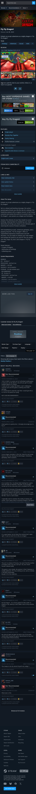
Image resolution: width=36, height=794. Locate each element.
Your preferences (17, 324)
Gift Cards (6, 745)
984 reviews (17, 552)
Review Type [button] (5, 344)
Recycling (21, 742)
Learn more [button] (29, 168)
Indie (27, 43)
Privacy (6, 753)
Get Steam (21, 753)
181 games (8, 472)
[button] (4, 8)
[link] (19, 110)
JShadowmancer (10, 654)
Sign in (3, 83)
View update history (7, 182)
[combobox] (19, 2)
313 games (8, 624)
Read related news (6, 186)
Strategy (4, 43)
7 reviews (8, 413)
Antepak (8, 412)
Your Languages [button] (10, 356)
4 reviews (15, 624)
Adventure (13, 43)
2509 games (9, 592)
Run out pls (9, 470)
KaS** (7, 522)
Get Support (21, 759)
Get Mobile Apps (9, 788)
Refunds (6, 765)
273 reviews (16, 370)
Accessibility (7, 756)
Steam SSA (7, 736)
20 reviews (8, 656)
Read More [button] (30, 505)
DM (6, 550)
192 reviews (16, 524)
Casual (21, 43)
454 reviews (16, 472)
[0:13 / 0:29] (18, 62)
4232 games (9, 552)
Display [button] (23, 348)
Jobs (19, 736)
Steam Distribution (9, 742)
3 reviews (8, 682)
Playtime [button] (14, 348)
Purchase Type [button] (17, 344)
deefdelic (8, 369)
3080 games (9, 370)
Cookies (6, 762)
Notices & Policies (9, 759)
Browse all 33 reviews (18, 711)
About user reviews (6, 324)
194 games (8, 444)
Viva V (7, 590)
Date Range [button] (5, 348)
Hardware (21, 739)
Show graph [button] (29, 350)
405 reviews (16, 444)
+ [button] (32, 43)
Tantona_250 (9, 680)
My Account (21, 762)
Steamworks (7, 739)
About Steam (7, 733)
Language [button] (27, 344)
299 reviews (17, 592)
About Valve (21, 733)
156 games (8, 524)
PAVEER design (10, 442)
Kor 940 (8, 622)
